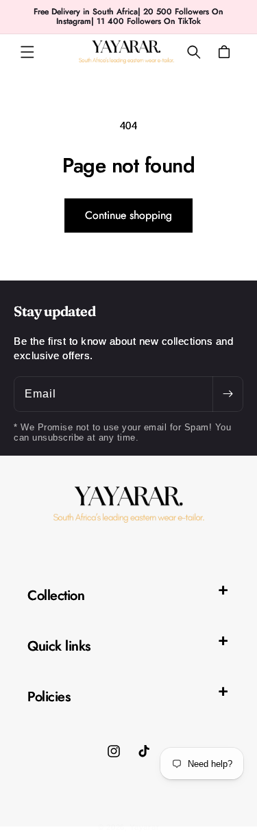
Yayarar (144, 827)
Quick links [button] (58, 646)
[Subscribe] (227, 394)
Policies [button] (48, 697)
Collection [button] (55, 595)
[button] (27, 52)
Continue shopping (128, 215)
